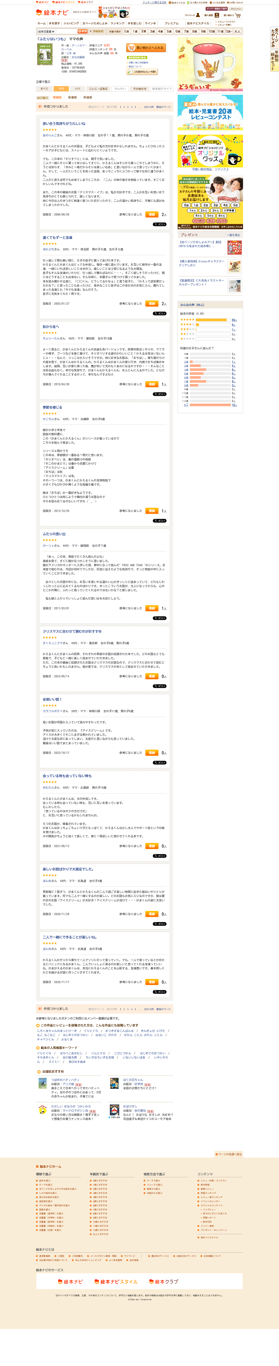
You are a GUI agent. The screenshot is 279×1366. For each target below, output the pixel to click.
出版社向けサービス (186, 1256)
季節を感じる (52, 407)
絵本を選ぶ (44, 1180)
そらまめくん (45, 1057)
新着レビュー (207, 1189)
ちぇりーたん (51, 338)
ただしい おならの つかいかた (71, 1106)
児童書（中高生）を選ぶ (51, 1226)
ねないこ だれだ (106, 1035)
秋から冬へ (51, 326)
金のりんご (50, 135)
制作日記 (207, 1222)
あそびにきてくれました (215, 1213)
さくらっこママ (53, 643)
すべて (44, 88)
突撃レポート (209, 1217)
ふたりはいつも (51, 39)
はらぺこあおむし (71, 1053)
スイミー (54, 1061)
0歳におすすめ (100, 1180)
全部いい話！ (52, 699)
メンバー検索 (207, 1226)
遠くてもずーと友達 (57, 237)
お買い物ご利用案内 (138, 62)
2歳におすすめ (100, 1189)
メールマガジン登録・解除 (103, 1256)
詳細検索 (98, 31)
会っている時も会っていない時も (67, 776)
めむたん (48, 787)
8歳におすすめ (100, 1213)
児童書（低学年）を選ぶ (51, 1213)
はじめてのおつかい (75, 1035)
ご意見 (61, 1256)
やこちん (48, 419)
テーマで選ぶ (153, 1180)
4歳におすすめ (100, 1197)
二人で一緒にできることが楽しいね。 (70, 937)
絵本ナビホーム (50, 1166)
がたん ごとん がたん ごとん (143, 1035)
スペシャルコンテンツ (212, 1205)
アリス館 (68, 1084)
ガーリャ (48, 545)
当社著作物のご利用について (53, 1260)
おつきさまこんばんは (119, 1031)
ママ (61, 88)
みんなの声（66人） (193, 304)
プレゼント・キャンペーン (214, 1230)
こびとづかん (122, 1053)
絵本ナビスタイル (209, 1237)
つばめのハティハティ (65, 1079)
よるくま (67, 1039)
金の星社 (140, 1110)
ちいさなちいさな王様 (100, 1057)
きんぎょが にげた (153, 1031)
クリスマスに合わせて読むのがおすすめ (72, 631)
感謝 (152, 214)
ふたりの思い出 (54, 534)
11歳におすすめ (100, 1226)
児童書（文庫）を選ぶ (50, 1230)
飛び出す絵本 (77, 1061)
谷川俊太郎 (70, 1057)
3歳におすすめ (100, 1193)
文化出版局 (78, 57)
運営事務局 (44, 1256)
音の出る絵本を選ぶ (49, 1197)
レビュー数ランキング (212, 1197)
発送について (135, 66)
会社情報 (134, 1260)
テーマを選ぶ (45, 1185)
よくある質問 (115, 1260)
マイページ (129, 1256)
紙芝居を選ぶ (45, 1201)
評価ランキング (208, 1193)
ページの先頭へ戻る (230, 1154)
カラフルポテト (53, 711)
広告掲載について (212, 1256)
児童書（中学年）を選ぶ (51, 1217)
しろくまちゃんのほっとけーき (57, 1031)
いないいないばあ (134, 1057)
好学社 (138, 1084)
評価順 (87, 97)
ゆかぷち (48, 249)
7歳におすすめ (100, 1209)
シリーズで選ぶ (154, 1185)
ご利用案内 (77, 1256)
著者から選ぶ (153, 1189)
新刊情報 (205, 1185)
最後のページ (163, 107)
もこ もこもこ (46, 1035)
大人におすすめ (100, 1234)
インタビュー (209, 1209)
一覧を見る (233, 235)
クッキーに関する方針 (155, 2)
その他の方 (139, 88)
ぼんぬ (47, 880)
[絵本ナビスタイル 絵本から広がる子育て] (63, 1)
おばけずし (130, 1106)
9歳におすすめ (100, 1217)
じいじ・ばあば (98, 88)
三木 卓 (71, 53)
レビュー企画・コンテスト (214, 1180)
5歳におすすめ (100, 1201)
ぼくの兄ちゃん (133, 1079)
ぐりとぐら (91, 1031)
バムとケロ (98, 1053)
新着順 (72, 97)
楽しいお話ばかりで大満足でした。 (69, 869)
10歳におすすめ (100, 1222)
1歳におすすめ (100, 1185)
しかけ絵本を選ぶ (48, 1193)
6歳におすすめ (100, 1205)
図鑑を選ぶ (44, 1209)
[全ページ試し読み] (274, 46)
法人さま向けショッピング (88, 1260)
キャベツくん (45, 1039)
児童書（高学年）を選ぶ (51, 1222)
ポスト (161, 224)
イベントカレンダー (210, 1201)
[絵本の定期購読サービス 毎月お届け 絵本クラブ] (85, 1)
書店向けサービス (160, 1256)
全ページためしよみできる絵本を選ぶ (57, 1189)
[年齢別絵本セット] (274, 69)
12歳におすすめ (100, 1230)
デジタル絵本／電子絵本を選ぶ (54, 1205)
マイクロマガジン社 (75, 1110)
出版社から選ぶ (154, 1193)
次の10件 (149, 107)
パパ (77, 88)
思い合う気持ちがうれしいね (64, 123)
